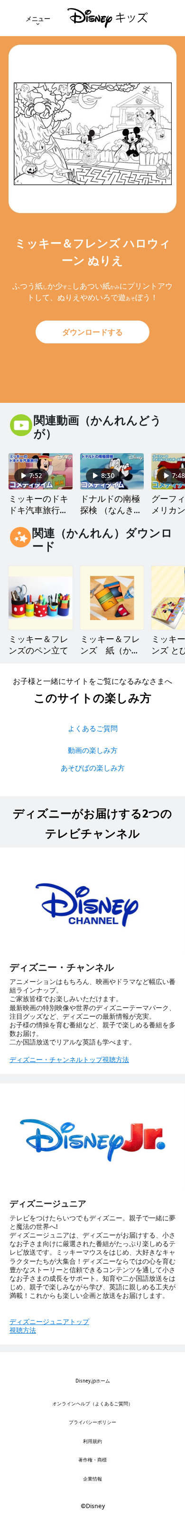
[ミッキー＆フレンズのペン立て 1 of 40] (41, 598)
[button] (92, 332)
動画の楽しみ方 (93, 750)
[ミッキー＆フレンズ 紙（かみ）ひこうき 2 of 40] (112, 598)
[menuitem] (38, 18)
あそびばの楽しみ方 (93, 767)
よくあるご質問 (93, 728)
